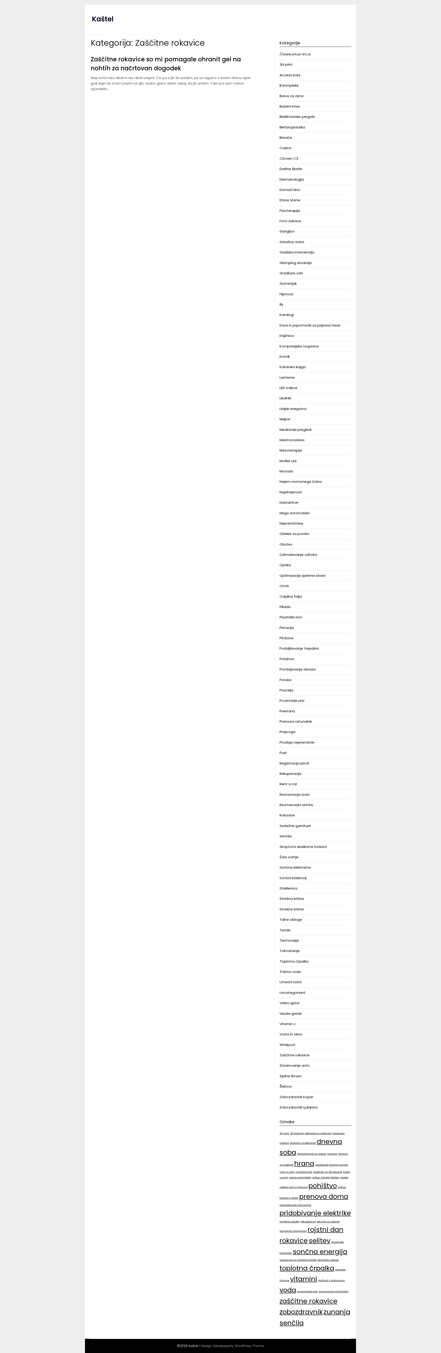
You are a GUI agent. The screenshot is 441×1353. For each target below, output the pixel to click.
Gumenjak (288, 283)
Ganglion (287, 231)
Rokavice (287, 815)
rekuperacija (308, 1221)
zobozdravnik (301, 1311)
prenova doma (323, 1196)
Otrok (284, 585)
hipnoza (332, 1154)
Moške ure (288, 460)
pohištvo (322, 1185)
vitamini (303, 1279)
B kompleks (289, 85)
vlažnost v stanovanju (331, 1280)
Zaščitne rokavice (295, 1055)
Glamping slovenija (296, 262)
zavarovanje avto (307, 1291)
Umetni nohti (291, 982)
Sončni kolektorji (293, 877)
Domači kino (290, 189)
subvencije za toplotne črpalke (298, 1260)
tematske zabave (328, 1260)
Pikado (285, 606)
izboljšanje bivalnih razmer (331, 1165)
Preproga (287, 731)
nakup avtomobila (300, 1177)
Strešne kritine (292, 909)
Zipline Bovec (291, 1076)
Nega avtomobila (294, 513)
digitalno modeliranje (303, 1143)
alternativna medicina (318, 1133)
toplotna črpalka (307, 1268)
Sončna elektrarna (295, 867)
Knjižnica (287, 335)
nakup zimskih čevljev (325, 1177)
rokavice (294, 1240)
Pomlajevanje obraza (298, 669)
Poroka (285, 679)
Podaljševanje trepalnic (299, 648)
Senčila (286, 836)
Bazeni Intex (290, 106)
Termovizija (289, 940)
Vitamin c (288, 1023)
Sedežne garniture (295, 825)
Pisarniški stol (291, 617)
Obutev (286, 544)
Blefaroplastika (292, 127)
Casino (285, 147)
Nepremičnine (291, 523)
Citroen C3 (289, 158)
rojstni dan (325, 1229)
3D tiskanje (297, 1133)
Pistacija (287, 627)
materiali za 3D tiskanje (327, 1172)
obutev (344, 1177)
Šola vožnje (289, 857)
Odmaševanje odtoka (298, 554)
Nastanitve (289, 502)
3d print (286, 64)
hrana (304, 1163)
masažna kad (303, 1172)
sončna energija (320, 1251)
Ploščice (287, 638)
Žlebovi (285, 1086)
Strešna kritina (292, 898)
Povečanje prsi (292, 700)
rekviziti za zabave (328, 1221)
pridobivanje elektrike (315, 1213)
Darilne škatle (291, 168)
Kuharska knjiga (292, 366)
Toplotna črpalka (294, 961)
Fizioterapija (290, 210)
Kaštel (102, 19)
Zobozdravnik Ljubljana (299, 1107)
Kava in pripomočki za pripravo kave (310, 325)
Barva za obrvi (291, 96)
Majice (285, 419)
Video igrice (290, 1003)
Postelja (286, 690)
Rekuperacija (290, 773)
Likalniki (285, 398)
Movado (286, 471)
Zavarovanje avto (295, 1065)
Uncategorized (292, 992)
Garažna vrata (292, 241)
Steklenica (288, 888)
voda (288, 1290)
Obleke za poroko (294, 533)
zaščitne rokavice (308, 1301)
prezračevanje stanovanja (295, 1205)
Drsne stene (290, 200)
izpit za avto (287, 1172)
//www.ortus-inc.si (295, 54)
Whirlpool (287, 1044)
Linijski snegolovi (293, 408)
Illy (281, 304)
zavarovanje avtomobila (333, 1291)
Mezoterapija (291, 450)
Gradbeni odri (291, 273)
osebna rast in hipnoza (294, 1187)
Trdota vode (290, 971)
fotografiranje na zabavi (311, 1154)
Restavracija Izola (294, 794)
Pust (283, 752)
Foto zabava (290, 221)
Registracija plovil (294, 763)
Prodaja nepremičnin (297, 742)
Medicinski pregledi (295, 429)
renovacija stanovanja (293, 1231)
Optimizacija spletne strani (302, 575)
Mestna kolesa (292, 440)
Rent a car (288, 784)
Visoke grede (291, 1013)
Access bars (290, 75)
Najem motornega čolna (301, 481)
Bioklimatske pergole (297, 116)
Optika (285, 565)
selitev (319, 1240)
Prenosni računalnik (296, 721)
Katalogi (287, 314)
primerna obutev (290, 1221)
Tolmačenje (290, 950)
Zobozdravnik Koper (296, 1096)
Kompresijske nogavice (299, 346)
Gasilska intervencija (297, 252)
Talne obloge (291, 919)
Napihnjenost (291, 492)
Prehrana (287, 711)
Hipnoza (286, 294)
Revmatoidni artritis (296, 804)
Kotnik (285, 356)
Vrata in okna (291, 1034)
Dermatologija (292, 179)
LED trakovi (288, 387)
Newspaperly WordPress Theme (238, 1346)
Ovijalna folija (291, 596)
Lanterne (287, 377)
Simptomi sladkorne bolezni (303, 846)
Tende (285, 930)
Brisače (286, 137)
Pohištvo (287, 659)
